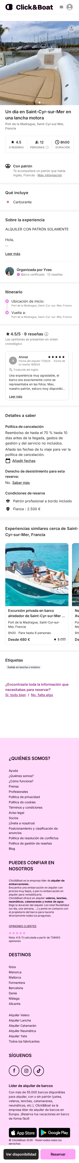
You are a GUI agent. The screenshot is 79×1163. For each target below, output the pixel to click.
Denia (13, 993)
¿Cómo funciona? (21, 781)
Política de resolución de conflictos (33, 838)
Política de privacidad (24, 797)
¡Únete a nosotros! (22, 823)
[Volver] (7, 28)
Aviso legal (16, 812)
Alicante (14, 1003)
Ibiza (12, 967)
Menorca (15, 972)
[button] (39, 102)
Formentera (17, 982)
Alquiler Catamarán (22, 1025)
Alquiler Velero (19, 1015)
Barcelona (16, 988)
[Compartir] (71, 28)
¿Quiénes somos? (21, 776)
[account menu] (69, 7)
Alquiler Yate (18, 1036)
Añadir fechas (24, 460)
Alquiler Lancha (20, 1020)
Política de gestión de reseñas (30, 843)
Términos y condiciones (25, 807)
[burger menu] (61, 7)
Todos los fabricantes (24, 1041)
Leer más (12, 253)
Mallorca (15, 977)
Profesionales (18, 791)
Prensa (14, 786)
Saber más (21, 482)
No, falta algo (42, 695)
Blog (12, 848)
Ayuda (13, 770)
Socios (13, 818)
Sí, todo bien (15, 695)
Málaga (14, 998)
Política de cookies (22, 802)
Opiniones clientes (22, 926)
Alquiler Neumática (22, 1031)
